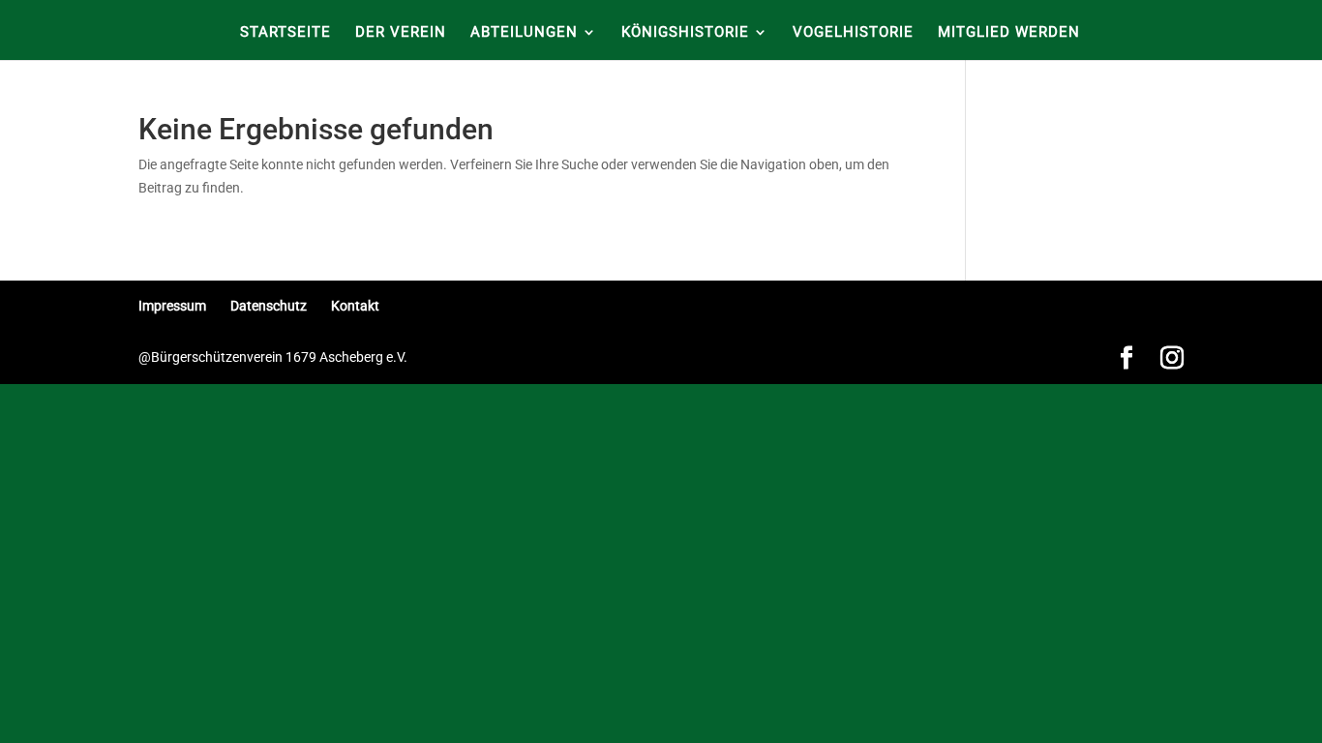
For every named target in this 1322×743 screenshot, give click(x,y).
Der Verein (400, 33)
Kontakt (355, 305)
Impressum (172, 305)
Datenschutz (268, 305)
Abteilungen (524, 33)
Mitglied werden (1009, 33)
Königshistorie (685, 33)
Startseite (285, 33)
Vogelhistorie (853, 33)
